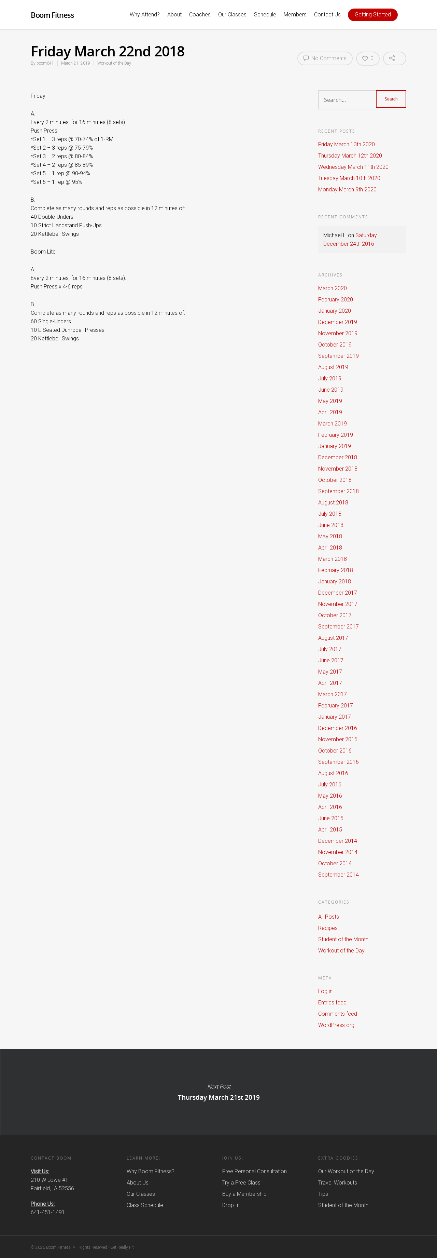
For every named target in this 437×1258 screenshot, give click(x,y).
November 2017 (337, 604)
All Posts (328, 917)
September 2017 (338, 626)
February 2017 (335, 705)
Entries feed (332, 1002)
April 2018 (330, 547)
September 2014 (338, 874)
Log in (325, 991)
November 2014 (337, 852)
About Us (138, 1182)
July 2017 (329, 649)
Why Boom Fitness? (150, 1171)
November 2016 (337, 739)
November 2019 (337, 333)
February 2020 (335, 299)
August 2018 (333, 502)
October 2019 (335, 344)
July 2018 (329, 514)
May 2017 (330, 671)
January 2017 (334, 717)
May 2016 (330, 796)
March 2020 (332, 288)
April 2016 (330, 807)
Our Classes (232, 14)
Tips (323, 1194)
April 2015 (330, 829)
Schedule (265, 14)
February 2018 (335, 570)
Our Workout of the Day (346, 1171)
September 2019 (338, 356)
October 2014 (335, 863)
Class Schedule (145, 1205)
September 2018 (338, 491)
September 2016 (338, 762)
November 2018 (337, 468)
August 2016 (333, 773)
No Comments (328, 58)
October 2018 (335, 480)
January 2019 (334, 446)
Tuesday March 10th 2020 (349, 178)
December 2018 (337, 457)
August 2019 (333, 367)
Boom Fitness (52, 14)
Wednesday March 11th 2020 (353, 167)
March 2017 (332, 694)
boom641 (45, 63)
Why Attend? (145, 14)
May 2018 (330, 536)
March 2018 (332, 559)
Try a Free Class (241, 1182)
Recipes (328, 928)
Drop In (231, 1205)
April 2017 (330, 683)
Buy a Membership (244, 1194)
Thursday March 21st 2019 (218, 1092)
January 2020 (334, 311)
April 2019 (330, 412)
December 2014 (337, 841)
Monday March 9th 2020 (347, 189)
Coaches (200, 14)
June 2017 (330, 660)
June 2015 (330, 818)
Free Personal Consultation (254, 1171)
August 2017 (333, 638)
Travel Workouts (337, 1182)
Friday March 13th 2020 (346, 144)
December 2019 (337, 322)
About (174, 14)
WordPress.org (336, 1025)
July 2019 (329, 378)
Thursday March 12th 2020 (350, 155)
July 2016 (329, 784)
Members (295, 14)
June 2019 (330, 390)
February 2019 (335, 435)
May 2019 (330, 401)
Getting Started (373, 14)
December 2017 (337, 593)
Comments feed (337, 1014)
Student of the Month (343, 939)
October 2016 (335, 750)
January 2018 (334, 581)
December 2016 (337, 728)
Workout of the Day (114, 63)
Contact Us (327, 14)
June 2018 (330, 525)
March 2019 (332, 423)
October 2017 (335, 615)
